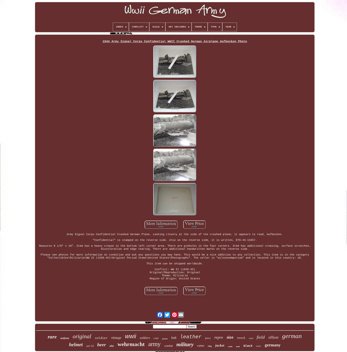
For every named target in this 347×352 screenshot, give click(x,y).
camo (200, 345)
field (261, 337)
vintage (116, 338)
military (185, 344)
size (230, 337)
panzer (165, 339)
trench (241, 338)
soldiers (145, 338)
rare (52, 337)
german (292, 336)
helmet (76, 344)
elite (112, 346)
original (82, 336)
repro (218, 337)
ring (210, 346)
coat (156, 338)
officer (273, 337)
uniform (64, 338)
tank (238, 346)
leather (191, 337)
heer (101, 344)
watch (230, 346)
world (90, 346)
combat (168, 345)
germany (273, 345)
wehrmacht (131, 344)
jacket (219, 345)
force (208, 338)
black (247, 345)
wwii (130, 336)
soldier (101, 338)
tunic (258, 346)
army (154, 344)
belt (173, 338)
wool (251, 338)
